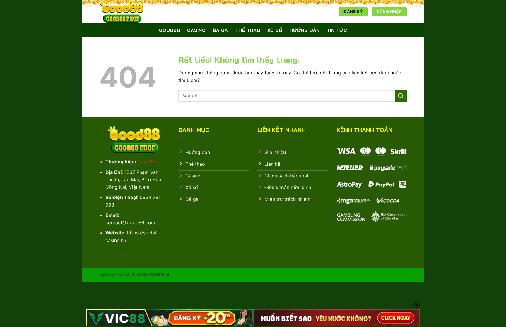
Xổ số (275, 30)
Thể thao (248, 30)
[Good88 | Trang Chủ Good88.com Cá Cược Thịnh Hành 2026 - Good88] (128, 11)
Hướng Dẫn (305, 30)
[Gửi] (401, 96)
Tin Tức (337, 30)
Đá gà (220, 30)
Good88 (169, 30)
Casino (196, 30)
